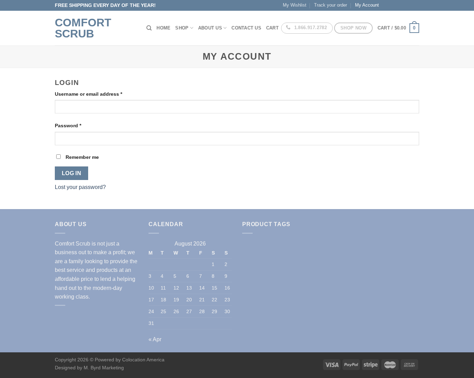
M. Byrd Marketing (103, 367)
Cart (272, 28)
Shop (181, 28)
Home (163, 28)
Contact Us (246, 28)
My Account (367, 5)
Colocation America (143, 359)
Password (68, 125)
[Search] (149, 28)
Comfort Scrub (83, 28)
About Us (210, 28)
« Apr (155, 339)
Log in (72, 173)
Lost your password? (80, 187)
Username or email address (88, 94)
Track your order (330, 5)
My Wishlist (294, 5)
